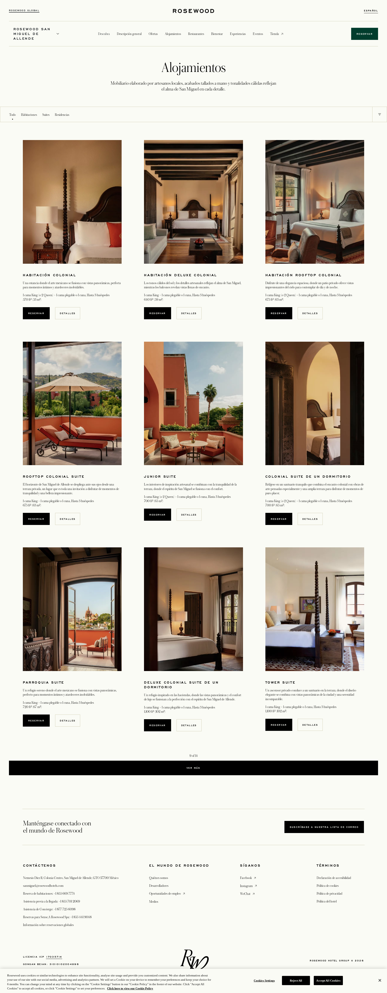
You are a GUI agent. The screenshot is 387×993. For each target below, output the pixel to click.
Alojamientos (173, 34)
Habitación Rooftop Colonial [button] (303, 275)
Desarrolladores (158, 885)
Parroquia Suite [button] (43, 682)
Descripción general (129, 34)
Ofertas (153, 34)
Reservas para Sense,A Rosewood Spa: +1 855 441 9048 (57, 917)
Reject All (296, 980)
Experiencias (238, 34)
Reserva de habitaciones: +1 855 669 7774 (49, 893)
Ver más (193, 767)
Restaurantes (196, 34)
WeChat (248, 894)
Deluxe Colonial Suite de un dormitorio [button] (181, 684)
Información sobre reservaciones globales (48, 925)
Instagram (249, 886)
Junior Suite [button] (160, 476)
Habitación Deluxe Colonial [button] (180, 275)
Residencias (62, 115)
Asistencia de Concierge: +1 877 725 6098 (49, 909)
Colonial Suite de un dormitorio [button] (308, 476)
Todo (12, 115)
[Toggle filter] (379, 114)
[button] (379, 114)
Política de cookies (328, 885)
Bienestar (217, 34)
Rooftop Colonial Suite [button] (53, 476)
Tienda (274, 34)
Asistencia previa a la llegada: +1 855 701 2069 (51, 901)
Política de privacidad (329, 893)
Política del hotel (327, 901)
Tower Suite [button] (280, 682)
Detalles (67, 313)
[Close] (380, 980)
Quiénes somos (158, 878)
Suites (45, 115)
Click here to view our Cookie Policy (130, 988)
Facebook (248, 878)
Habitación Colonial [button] (49, 275)
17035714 (54, 956)
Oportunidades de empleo (167, 893)
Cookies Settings (264, 980)
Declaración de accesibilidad (334, 878)
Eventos (258, 34)
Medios (153, 901)
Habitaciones (29, 115)
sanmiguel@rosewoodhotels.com (43, 885)
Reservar (36, 313)
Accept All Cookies (328, 980)
